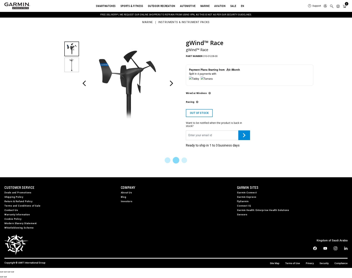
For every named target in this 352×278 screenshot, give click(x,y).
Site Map (274, 263)
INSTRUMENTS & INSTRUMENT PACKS (184, 22)
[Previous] (84, 84)
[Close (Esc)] (1, 271)
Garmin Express (246, 197)
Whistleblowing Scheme (19, 227)
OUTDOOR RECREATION (161, 6)
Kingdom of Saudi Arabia (332, 240)
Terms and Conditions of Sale (22, 205)
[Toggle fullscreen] (8, 271)
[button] (338, 5)
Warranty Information (17, 214)
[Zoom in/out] (12, 271)
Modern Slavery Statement (20, 223)
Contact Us (11, 210)
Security (324, 263)
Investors (126, 201)
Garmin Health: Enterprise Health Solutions (263, 210)
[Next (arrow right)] (5, 276)
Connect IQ (244, 205)
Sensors (242, 214)
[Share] (5, 271)
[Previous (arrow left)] (1, 276)
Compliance (341, 263)
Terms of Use (292, 263)
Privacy (310, 263)
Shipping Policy (13, 197)
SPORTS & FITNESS (131, 6)
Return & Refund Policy (18, 201)
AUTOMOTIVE (188, 6)
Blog (123, 197)
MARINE (205, 6)
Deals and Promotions (17, 192)
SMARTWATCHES (106, 6)
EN (242, 6)
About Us (126, 192)
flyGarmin (242, 201)
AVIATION (219, 6)
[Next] (171, 84)
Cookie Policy (12, 219)
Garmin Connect (247, 192)
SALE (233, 6)
